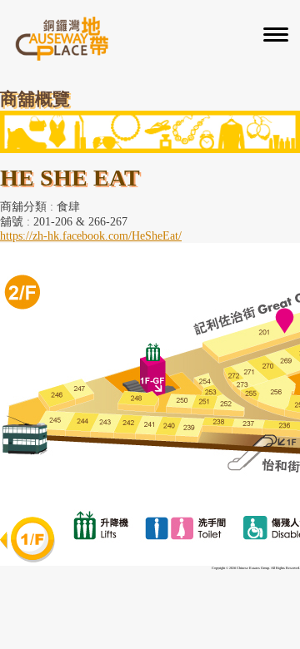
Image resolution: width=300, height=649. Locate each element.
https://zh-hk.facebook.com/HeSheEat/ (91, 236)
